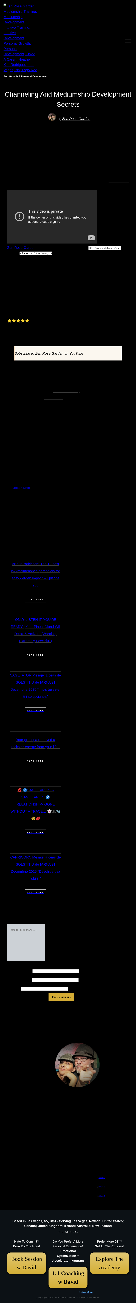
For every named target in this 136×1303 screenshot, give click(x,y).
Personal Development (70, 379)
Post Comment (61, 997)
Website (13, 988)
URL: (84, 248)
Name (19, 971)
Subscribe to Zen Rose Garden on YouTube (49, 353)
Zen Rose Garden (76, 119)
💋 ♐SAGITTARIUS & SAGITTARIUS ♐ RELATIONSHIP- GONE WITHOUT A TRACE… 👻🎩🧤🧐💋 (35, 804)
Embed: (13, 253)
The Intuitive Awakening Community (60, 1130)
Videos (14, 179)
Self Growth (40, 379)
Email (19, 980)
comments (119, 181)
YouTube (32, 179)
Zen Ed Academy (66, 391)
